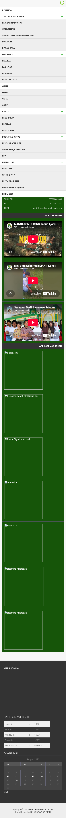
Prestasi (7, 60)
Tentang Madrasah (13, 16)
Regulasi (7, 168)
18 (16, 780)
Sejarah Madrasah (12, 22)
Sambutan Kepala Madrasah (18, 35)
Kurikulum (8, 162)
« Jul (6, 791)
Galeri (5, 86)
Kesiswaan (8, 130)
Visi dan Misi (9, 29)
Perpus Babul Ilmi (11, 143)
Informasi (7, 54)
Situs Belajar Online (13, 149)
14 (41, 776)
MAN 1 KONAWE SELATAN (41, 809)
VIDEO (5, 98)
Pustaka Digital (11, 136)
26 (24, 784)
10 (8, 776)
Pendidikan (8, 117)
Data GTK (7, 41)
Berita (5, 111)
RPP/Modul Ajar (10, 181)
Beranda (7, 10)
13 (33, 776)
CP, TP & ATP (8, 174)
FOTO (5, 92)
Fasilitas (7, 67)
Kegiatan (7, 73)
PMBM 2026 (7, 193)
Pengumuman (9, 79)
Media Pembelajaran (13, 187)
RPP (4, 155)
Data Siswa (8, 48)
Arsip (5, 105)
